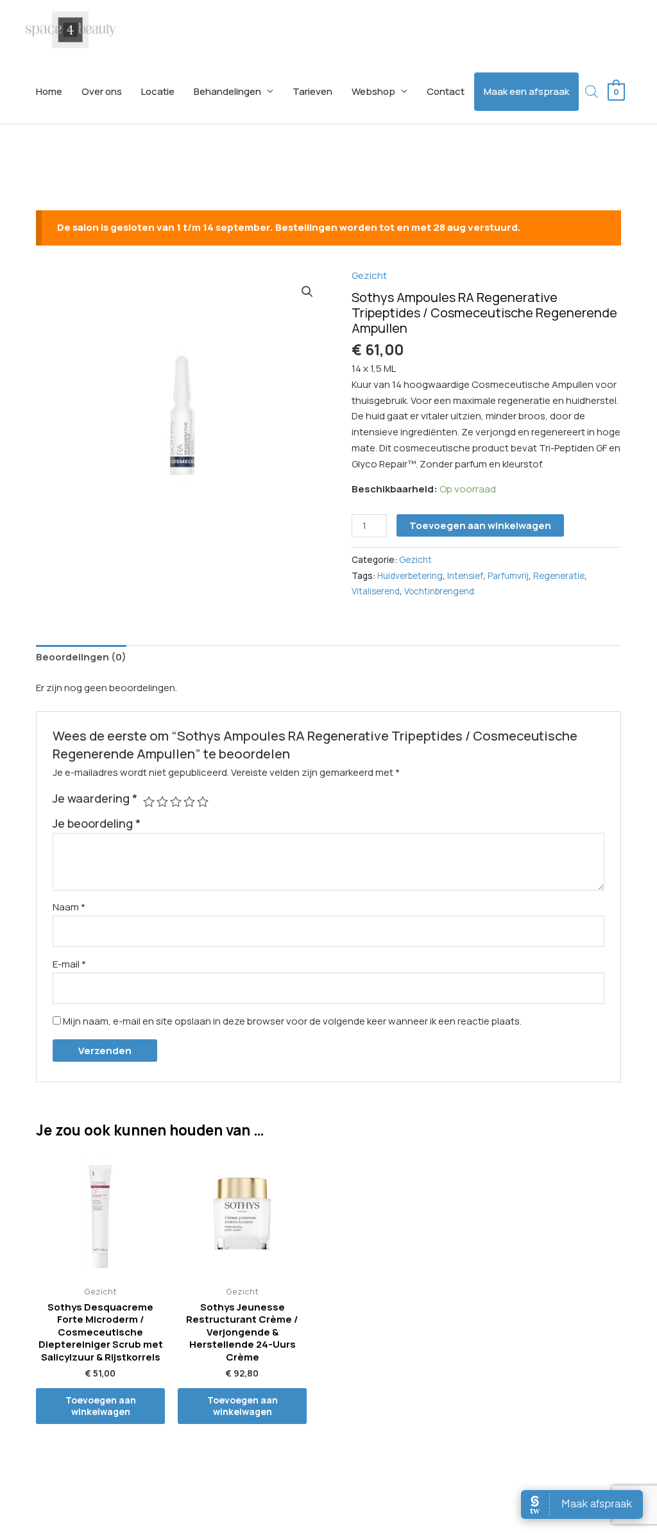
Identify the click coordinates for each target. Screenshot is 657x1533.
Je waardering (95, 798)
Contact (446, 91)
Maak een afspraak (526, 91)
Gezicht (369, 275)
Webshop (373, 91)
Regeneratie (558, 576)
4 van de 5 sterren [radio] (189, 801)
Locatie (158, 91)
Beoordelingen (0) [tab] (81, 657)
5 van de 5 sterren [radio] (203, 801)
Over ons (101, 91)
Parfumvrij (508, 576)
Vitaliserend (376, 591)
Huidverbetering (410, 576)
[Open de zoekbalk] (591, 91)
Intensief (465, 576)
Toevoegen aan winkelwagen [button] (100, 1406)
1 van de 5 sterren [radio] (149, 801)
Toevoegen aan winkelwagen (480, 525)
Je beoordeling (97, 823)
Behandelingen (227, 91)
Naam (69, 907)
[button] (307, 291)
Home (49, 91)
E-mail (69, 964)
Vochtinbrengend (439, 591)
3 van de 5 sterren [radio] (176, 801)
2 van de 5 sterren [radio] (162, 801)
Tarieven (312, 91)
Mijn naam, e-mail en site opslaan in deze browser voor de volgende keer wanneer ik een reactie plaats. (292, 1021)
